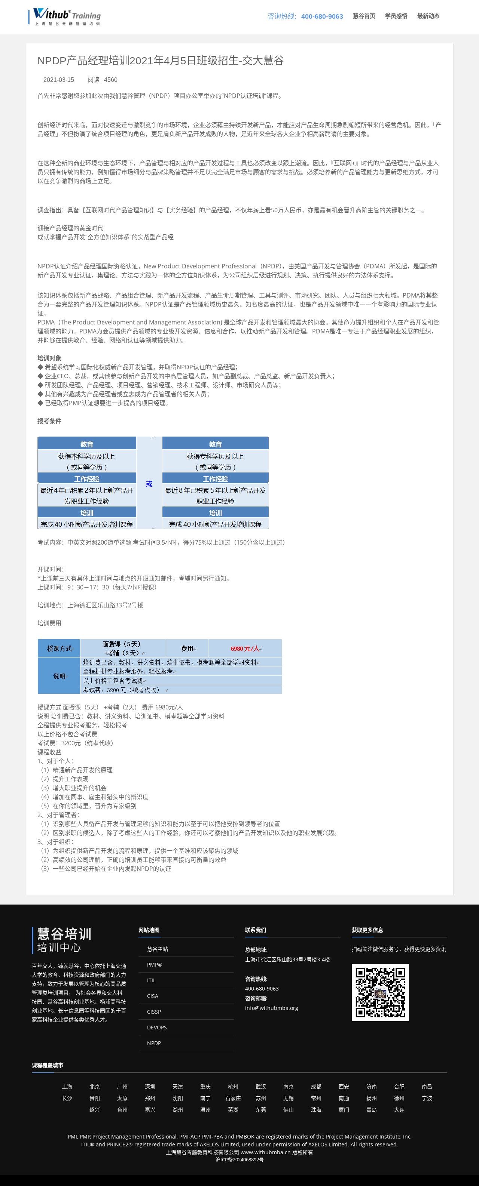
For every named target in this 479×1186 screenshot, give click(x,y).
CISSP (153, 1011)
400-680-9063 (322, 16)
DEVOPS (156, 1027)
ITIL (151, 980)
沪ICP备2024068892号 (240, 1159)
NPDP (153, 1043)
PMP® (154, 964)
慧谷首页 (364, 16)
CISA (152, 995)
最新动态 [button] (428, 16)
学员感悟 (396, 16)
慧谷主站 (157, 948)
